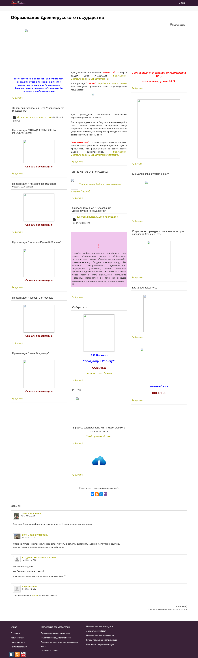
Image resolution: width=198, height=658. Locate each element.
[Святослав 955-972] (159, 128)
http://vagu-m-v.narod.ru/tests (112, 83)
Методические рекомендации (100, 644)
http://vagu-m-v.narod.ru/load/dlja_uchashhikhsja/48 (99, 77)
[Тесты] (99, 101)
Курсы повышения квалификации (101, 639)
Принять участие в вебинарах (100, 635)
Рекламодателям (19, 646)
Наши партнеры (18, 642)
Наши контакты (18, 637)
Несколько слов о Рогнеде (99, 373)
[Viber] (105, 494)
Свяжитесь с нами (49, 650)
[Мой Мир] (101, 494)
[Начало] (99, 461)
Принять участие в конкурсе (99, 626)
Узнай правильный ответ (98, 436)
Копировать (179, 24)
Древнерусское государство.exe (34, 117)
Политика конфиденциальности (56, 637)
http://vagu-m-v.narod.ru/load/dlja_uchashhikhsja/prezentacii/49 (99, 153)
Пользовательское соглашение (55, 633)
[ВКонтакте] (92, 494)
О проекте (15, 633)
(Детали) (18, 97)
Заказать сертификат (96, 630)
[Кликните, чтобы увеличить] (99, 332)
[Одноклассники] (97, 494)
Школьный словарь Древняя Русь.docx (97, 218)
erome (35, 595)
